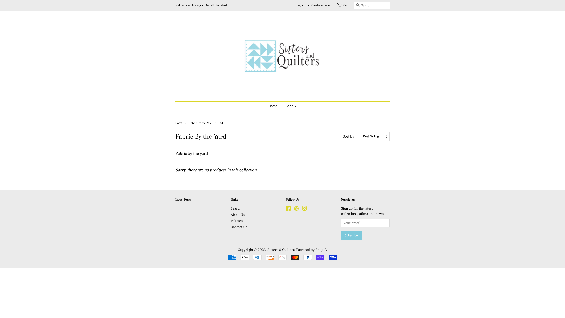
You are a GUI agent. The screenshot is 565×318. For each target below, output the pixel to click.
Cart (346, 5)
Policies (237, 221)
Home (273, 106)
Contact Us (239, 227)
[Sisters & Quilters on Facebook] (288, 209)
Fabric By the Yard (201, 123)
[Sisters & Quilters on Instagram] (304, 209)
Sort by (348, 136)
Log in (300, 5)
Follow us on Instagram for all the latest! (201, 5)
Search (236, 208)
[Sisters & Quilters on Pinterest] (296, 209)
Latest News (183, 199)
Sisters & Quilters (281, 250)
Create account (321, 5)
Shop (290, 106)
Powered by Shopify (312, 250)
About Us (238, 214)
